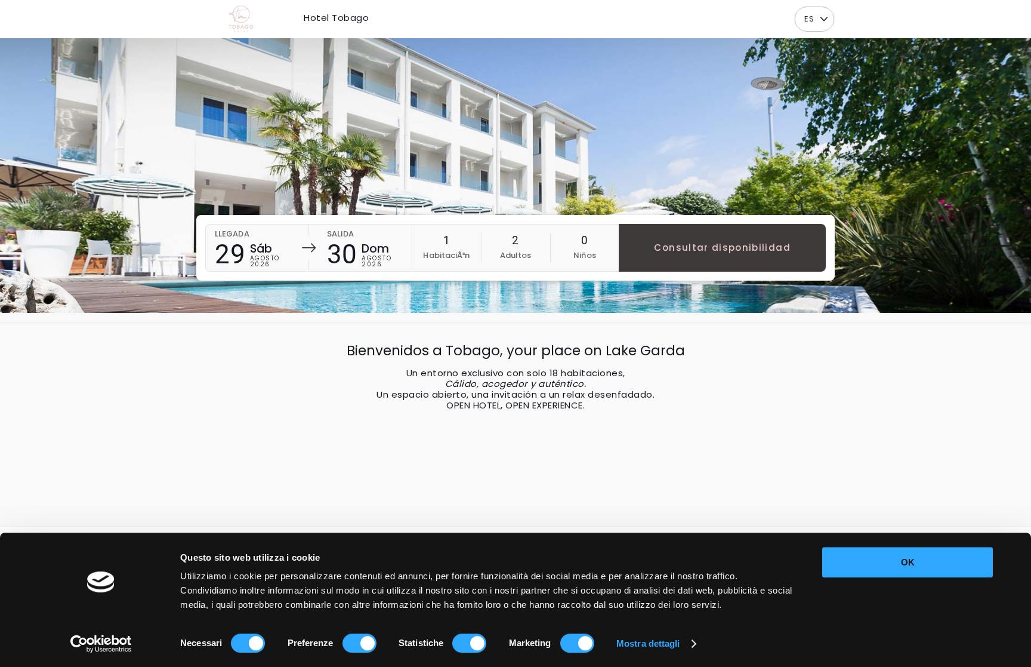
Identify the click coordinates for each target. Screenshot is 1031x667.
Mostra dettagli (648, 643)
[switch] (359, 643)
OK (908, 562)
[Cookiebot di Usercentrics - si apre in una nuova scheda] (101, 644)
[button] (824, 19)
